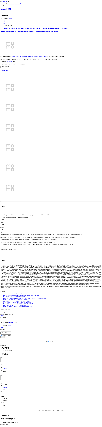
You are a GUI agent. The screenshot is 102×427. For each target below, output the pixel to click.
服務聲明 (62, 410)
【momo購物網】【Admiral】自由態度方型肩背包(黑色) (14, 296)
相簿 (4, 20)
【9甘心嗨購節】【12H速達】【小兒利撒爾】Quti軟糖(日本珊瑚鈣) (16, 301)
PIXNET (42, 410)
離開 (7, 424)
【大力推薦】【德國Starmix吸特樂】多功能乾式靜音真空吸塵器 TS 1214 (17, 306)
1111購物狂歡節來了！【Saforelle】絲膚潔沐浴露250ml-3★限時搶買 (17, 302)
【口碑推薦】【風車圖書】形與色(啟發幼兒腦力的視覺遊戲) (15, 299)
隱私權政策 (58, 410)
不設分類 (10, 18)
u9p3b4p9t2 (2, 315)
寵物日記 (10, 325)
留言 (12, 322)
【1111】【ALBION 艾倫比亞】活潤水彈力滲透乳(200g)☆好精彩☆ (16, 305)
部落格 (4, 21)
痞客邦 (9, 322)
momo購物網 (10, 61)
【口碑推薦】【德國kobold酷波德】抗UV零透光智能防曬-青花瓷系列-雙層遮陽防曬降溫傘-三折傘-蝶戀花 (35, 28)
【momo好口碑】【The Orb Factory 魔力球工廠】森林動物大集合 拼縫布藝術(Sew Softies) (21, 303)
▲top (1, 327)
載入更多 (2, 329)
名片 (4, 23)
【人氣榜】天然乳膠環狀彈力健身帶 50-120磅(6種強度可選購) (16, 294)
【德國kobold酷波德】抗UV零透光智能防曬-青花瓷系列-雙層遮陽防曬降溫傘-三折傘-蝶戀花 (29, 31)
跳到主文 (2, 12)
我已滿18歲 (3, 424)
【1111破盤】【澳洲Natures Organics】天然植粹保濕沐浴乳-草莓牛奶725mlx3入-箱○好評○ (21, 295)
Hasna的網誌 (5, 9)
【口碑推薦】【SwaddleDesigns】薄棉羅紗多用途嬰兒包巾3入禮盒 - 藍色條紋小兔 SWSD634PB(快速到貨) (24, 298)
